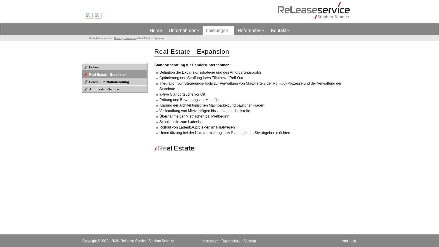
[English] (98, 17)
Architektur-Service (104, 89)
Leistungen (217, 30)
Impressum (210, 241)
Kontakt (278, 30)
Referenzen (249, 30)
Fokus (94, 67)
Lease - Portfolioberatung (109, 82)
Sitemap (250, 241)
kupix (353, 241)
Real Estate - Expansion (107, 74)
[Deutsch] (89, 17)
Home (314, 11)
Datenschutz (231, 241)
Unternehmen (182, 30)
